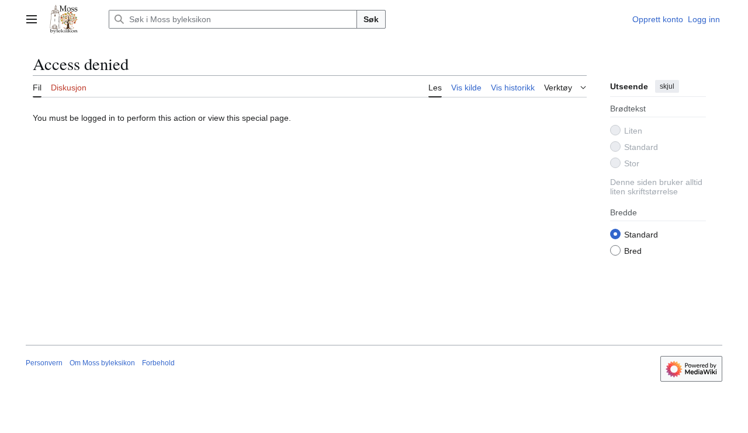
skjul (667, 86)
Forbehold (158, 363)
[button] (31, 19)
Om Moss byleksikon (102, 363)
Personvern (44, 363)
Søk (371, 19)
